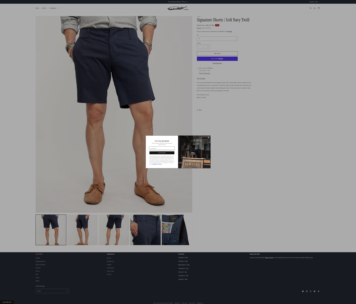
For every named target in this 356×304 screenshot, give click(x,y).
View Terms (154, 164)
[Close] (208, 137)
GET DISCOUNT (162, 152)
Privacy (160, 164)
